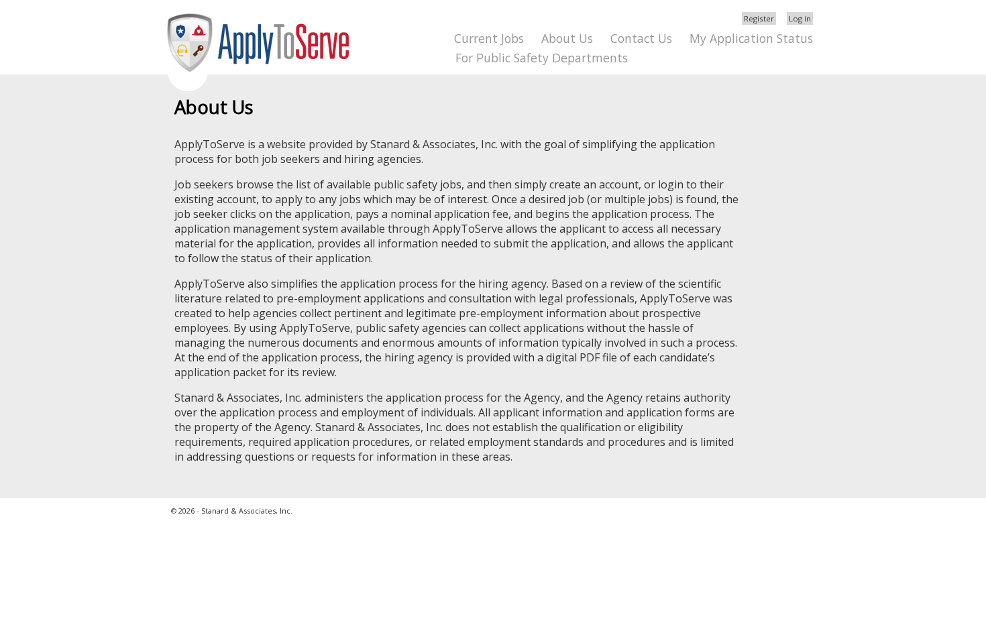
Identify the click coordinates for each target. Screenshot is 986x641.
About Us (567, 38)
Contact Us (641, 38)
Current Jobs (489, 38)
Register (759, 18)
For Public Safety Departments (541, 58)
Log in (800, 18)
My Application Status (751, 38)
